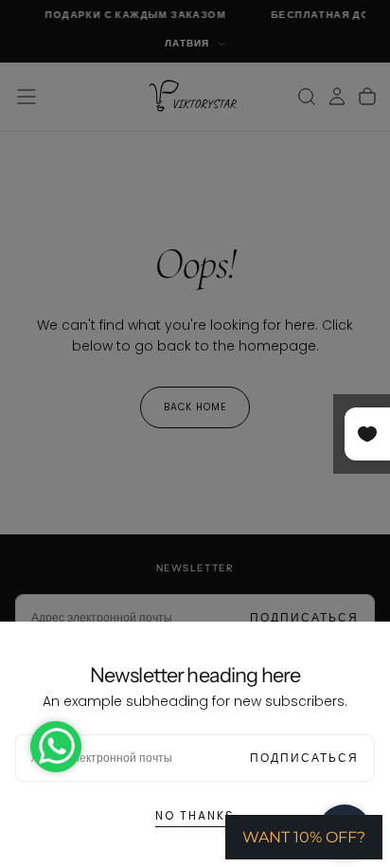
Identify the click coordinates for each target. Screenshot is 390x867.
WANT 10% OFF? (303, 837)
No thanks (195, 815)
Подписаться (304, 758)
